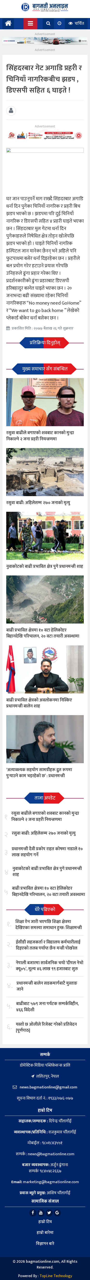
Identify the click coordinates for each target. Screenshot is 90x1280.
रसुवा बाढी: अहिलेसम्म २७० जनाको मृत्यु (38, 502)
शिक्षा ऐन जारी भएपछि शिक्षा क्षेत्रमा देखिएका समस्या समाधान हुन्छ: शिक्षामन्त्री (48, 924)
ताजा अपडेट (45, 798)
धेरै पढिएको (45, 909)
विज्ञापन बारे (45, 1243)
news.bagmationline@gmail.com (48, 1087)
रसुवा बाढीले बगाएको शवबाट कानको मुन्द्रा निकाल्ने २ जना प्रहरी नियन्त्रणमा (40, 436)
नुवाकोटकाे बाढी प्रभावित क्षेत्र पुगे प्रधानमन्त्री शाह (44, 566)
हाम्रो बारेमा (45, 1232)
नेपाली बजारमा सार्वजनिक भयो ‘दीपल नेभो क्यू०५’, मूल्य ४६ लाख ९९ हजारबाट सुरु (49, 966)
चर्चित (79, 23)
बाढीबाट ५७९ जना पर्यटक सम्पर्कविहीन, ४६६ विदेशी (47, 1006)
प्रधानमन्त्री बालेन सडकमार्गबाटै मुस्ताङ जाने (47, 986)
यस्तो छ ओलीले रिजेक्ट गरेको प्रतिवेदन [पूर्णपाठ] (46, 1027)
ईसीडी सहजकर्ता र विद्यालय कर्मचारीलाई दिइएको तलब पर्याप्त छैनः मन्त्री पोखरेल (48, 945)
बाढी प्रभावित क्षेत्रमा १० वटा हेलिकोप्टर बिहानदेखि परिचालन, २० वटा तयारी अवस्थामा (42, 633)
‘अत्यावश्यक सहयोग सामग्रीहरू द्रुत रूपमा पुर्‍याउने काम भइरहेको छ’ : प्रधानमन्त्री (39, 773)
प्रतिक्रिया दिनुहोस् (45, 343)
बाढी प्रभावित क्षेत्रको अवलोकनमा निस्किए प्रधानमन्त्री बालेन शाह (39, 703)
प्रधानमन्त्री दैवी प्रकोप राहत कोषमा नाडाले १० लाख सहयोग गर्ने (47, 852)
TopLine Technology (56, 1276)
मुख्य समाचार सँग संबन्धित (45, 369)
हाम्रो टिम (45, 1221)
